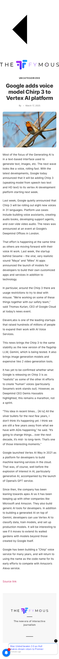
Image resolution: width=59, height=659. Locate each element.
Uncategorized (29, 78)
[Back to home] (29, 58)
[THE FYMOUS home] (29, 68)
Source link (10, 581)
